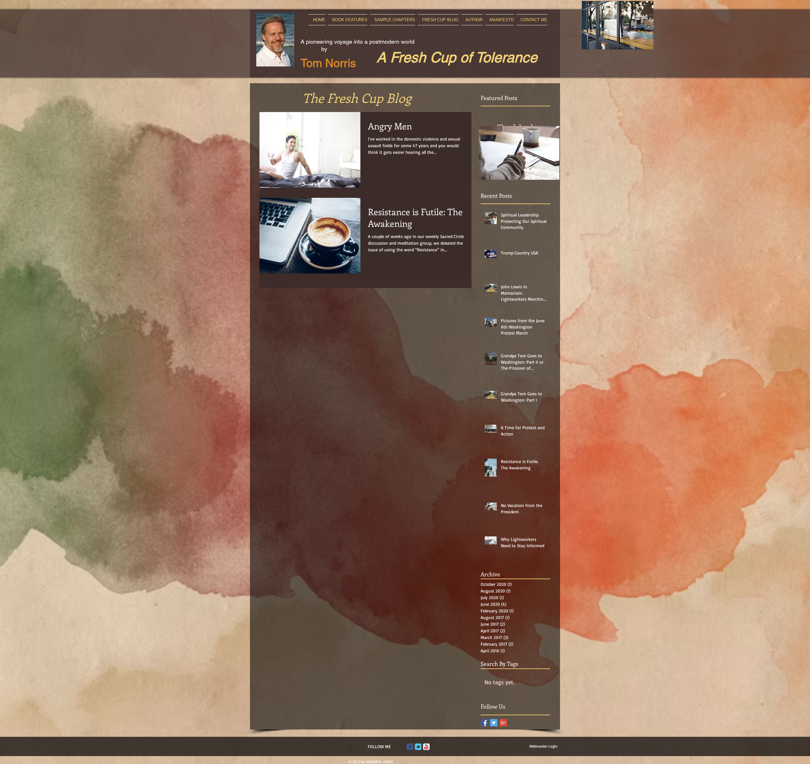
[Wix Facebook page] (410, 746)
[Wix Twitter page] (418, 746)
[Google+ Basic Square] (503, 722)
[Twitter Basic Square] (493, 722)
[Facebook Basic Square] (484, 722)
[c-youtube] (426, 746)
